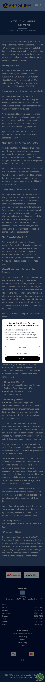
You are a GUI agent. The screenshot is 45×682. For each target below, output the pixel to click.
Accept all (22, 358)
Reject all (22, 348)
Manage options (22, 353)
